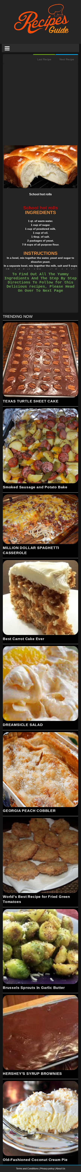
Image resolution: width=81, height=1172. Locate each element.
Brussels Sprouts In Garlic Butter (34, 988)
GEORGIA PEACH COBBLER (29, 811)
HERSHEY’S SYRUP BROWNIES (32, 1074)
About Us (60, 1168)
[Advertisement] (40, 105)
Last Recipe (44, 59)
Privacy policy (47, 1168)
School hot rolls (40, 194)
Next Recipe (67, 59)
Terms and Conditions (27, 1168)
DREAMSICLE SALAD (23, 725)
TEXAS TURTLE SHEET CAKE (30, 401)
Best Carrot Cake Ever (23, 639)
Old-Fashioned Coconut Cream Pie (35, 1160)
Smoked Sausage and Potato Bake (35, 487)
